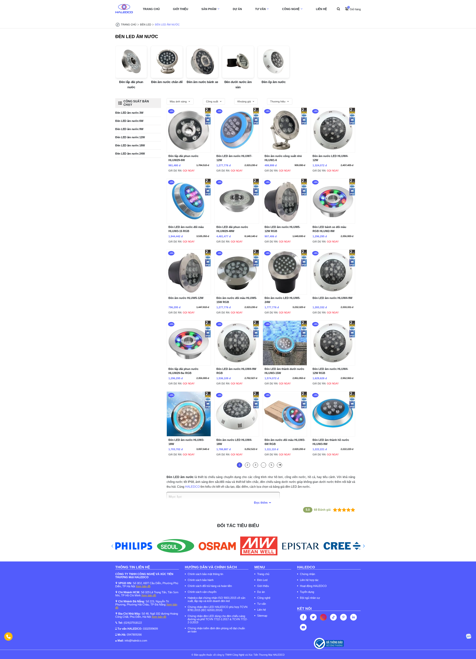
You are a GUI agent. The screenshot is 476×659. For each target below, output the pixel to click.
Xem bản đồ (143, 586)
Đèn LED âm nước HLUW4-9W (332, 297)
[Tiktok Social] (333, 617)
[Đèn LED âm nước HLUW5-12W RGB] (285, 222)
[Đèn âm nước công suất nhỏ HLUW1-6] (285, 151)
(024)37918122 (133, 622)
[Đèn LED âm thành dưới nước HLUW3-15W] (285, 364)
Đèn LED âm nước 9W (129, 129)
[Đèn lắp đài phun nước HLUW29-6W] (189, 151)
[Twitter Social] (313, 617)
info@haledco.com (136, 640)
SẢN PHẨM (208, 9)
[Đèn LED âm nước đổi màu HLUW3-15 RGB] (189, 222)
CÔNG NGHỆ (291, 9)
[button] (112, 546)
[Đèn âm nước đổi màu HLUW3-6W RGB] (285, 435)
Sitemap (262, 615)
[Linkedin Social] (353, 617)
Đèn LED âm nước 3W (129, 112)
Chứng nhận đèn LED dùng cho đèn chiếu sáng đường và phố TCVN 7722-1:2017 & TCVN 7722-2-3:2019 (217, 619)
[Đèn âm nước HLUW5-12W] (189, 293)
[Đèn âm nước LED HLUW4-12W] (333, 151)
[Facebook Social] (303, 617)
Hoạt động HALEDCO (313, 585)
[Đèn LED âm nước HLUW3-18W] (189, 435)
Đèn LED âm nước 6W (129, 120)
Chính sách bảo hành (200, 580)
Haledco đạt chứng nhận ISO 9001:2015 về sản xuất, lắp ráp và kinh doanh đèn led (216, 599)
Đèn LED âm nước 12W (130, 137)
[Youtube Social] (303, 627)
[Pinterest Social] (343, 617)
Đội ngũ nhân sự (310, 597)
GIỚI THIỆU (180, 9)
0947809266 (134, 634)
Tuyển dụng (307, 591)
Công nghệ (263, 597)
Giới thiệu (263, 585)
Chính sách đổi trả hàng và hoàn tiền (210, 585)
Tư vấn (261, 603)
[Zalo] (468, 636)
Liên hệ (261, 609)
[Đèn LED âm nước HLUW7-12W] (237, 151)
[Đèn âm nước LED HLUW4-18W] (237, 435)
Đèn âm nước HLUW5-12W (185, 297)
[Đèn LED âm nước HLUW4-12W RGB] (333, 364)
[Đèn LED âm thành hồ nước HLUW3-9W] (333, 435)
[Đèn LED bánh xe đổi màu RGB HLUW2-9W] (333, 222)
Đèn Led (262, 580)
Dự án (261, 591)
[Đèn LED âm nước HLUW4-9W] (333, 293)
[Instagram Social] (323, 617)
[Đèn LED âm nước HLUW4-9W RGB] (237, 364)
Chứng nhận (307, 574)
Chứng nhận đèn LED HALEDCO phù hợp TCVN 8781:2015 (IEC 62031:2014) (217, 608)
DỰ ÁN (237, 9)
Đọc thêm (261, 502)
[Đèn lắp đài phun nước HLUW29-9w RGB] (189, 364)
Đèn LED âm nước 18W (130, 145)
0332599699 (150, 628)
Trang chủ (263, 574)
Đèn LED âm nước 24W (130, 153)
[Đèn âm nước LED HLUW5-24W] (285, 293)
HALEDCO (192, 486)
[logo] (124, 9)
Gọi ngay (189, 170)
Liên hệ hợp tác (309, 580)
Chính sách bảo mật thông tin (205, 574)
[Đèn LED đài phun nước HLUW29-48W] (237, 222)
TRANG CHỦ (151, 9)
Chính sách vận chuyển (202, 591)
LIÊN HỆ (321, 9)
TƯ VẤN (260, 9)
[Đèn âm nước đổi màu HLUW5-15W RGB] (237, 293)
